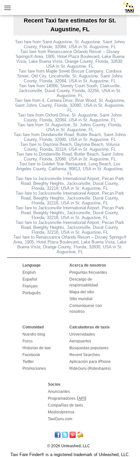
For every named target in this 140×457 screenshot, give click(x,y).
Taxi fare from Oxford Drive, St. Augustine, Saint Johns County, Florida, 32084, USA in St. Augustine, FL (70, 117)
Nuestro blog (33, 334)
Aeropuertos (80, 341)
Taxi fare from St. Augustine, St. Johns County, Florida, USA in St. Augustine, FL (70, 127)
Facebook (31, 355)
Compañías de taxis (65, 405)
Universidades (82, 334)
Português (31, 293)
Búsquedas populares (88, 348)
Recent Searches (84, 355)
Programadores (62, 398)
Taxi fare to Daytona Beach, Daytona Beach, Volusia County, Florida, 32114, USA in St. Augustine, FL (69, 147)
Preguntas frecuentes (88, 272)
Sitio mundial (80, 299)
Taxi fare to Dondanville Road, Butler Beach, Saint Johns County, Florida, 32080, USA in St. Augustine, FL (70, 156)
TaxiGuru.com (60, 419)
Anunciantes (59, 391)
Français (30, 286)
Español (29, 279)
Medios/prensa (61, 412)
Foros (27, 341)
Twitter (28, 361)
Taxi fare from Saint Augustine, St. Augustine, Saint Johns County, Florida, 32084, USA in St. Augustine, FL (70, 44)
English (29, 272)
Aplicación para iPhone (90, 361)
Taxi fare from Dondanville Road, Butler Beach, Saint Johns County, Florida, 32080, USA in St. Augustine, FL (70, 137)
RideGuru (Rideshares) (90, 368)
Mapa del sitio (81, 292)
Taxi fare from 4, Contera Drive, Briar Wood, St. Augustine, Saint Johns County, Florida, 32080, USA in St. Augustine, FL (70, 105)
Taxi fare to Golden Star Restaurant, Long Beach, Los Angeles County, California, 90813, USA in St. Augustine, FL (70, 168)
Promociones (34, 368)
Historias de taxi (36, 348)
